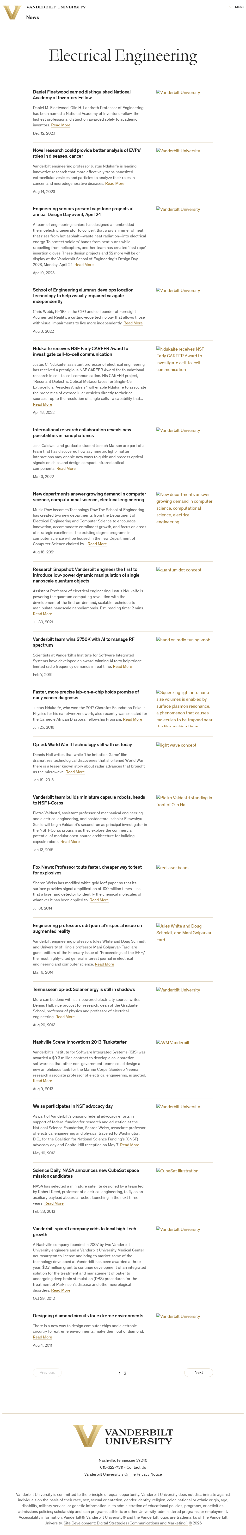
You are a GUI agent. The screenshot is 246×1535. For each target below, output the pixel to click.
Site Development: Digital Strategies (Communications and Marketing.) (126, 1524)
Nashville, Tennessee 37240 (123, 1461)
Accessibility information (40, 1518)
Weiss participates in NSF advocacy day (72, 1106)
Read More (60, 126)
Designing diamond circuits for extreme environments (88, 1316)
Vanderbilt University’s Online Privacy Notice (123, 1475)
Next (199, 1373)
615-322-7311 (111, 1468)
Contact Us (136, 1468)
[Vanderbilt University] (123, 1435)
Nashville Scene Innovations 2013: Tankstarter (80, 1042)
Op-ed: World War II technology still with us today (82, 745)
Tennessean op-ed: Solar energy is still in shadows (84, 990)
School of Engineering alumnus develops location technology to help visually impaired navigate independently (83, 296)
